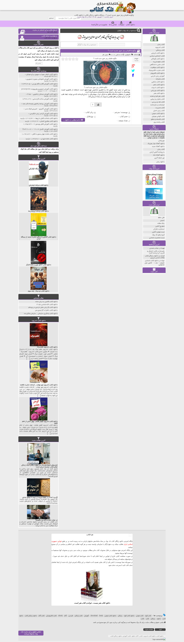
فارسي (71, 616)
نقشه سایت (149, 629)
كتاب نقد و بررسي (158, 102)
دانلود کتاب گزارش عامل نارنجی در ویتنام (42, 307)
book (101, 616)
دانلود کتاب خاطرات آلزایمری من (46, 310)
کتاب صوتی (139, 616)
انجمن (162, 220)
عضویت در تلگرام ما (99, 25)
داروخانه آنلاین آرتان (157, 152)
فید (160, 629)
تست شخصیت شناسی (156, 238)
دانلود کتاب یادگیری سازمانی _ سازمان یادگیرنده (40, 314)
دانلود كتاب (105, 603)
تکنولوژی (128, 55)
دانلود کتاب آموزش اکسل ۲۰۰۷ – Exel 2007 (40, 129)
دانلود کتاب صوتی (110, 616)
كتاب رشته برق (159, 122)
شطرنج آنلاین (159, 226)
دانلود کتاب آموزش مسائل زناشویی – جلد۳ (42, 94)
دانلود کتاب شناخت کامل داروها (46, 118)
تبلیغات (121, 25)
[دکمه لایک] (98, 104)
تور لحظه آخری (159, 158)
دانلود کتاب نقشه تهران (49, 139)
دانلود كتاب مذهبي (158, 82)
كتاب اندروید (159, 47)
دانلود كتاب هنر (159, 93)
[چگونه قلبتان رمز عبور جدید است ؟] (134, 66)
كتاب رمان (160, 44)
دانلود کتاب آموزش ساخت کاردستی (45, 99)
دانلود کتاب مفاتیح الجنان (48, 121)
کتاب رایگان (78, 616)
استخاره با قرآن (158, 229)
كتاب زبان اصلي (158, 111)
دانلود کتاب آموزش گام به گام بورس (44, 84)
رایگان (120, 616)
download (94, 616)
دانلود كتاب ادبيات (157, 88)
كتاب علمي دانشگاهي (157, 65)
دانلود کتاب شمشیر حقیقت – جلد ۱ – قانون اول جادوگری (154, 263)
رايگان (153, 619)
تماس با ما (113, 25)
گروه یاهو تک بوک (158, 235)
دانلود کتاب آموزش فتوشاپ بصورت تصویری (41, 79)
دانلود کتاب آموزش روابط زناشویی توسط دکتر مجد (40, 104)
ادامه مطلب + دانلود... (72, 120)
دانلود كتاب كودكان (157, 59)
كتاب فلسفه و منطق (157, 119)
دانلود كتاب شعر (158, 85)
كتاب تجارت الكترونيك (156, 70)
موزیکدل (161, 141)
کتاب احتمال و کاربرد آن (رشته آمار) (155, 252)
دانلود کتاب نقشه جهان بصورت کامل (44, 134)
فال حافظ (161, 218)
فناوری (68, 90)
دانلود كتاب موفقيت (157, 67)
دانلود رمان (160, 162)
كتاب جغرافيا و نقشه (157, 96)
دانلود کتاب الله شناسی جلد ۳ (47, 304)
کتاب (147, 619)
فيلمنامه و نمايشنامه (157, 105)
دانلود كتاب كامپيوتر (157, 73)
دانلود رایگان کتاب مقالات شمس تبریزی (154, 257)
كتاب (142, 619)
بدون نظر (105, 55)
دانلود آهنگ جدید (158, 146)
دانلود (159, 619)
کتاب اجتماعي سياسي (157, 56)
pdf (65, 616)
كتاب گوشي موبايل (158, 116)
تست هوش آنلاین (158, 232)
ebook (60, 616)
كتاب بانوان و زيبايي (157, 99)
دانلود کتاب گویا (129, 616)
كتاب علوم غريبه (158, 62)
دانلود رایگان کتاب (31, 616)
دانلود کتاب (130, 25)
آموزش (86, 616)
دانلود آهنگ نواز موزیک (156, 144)
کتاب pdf (41, 616)
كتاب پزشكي (160, 50)
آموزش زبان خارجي (157, 76)
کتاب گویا (148, 616)
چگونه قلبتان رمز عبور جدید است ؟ (122, 51)
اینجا (101, 556)
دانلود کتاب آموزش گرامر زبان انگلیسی (43, 114)
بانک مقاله (161, 223)
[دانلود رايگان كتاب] (154, 42)
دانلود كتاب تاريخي (157, 53)
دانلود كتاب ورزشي (157, 90)
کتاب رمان (160, 149)
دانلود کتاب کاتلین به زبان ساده (46, 302)
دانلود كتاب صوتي (158, 113)
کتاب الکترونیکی (51, 616)
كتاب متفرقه (160, 79)
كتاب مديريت (159, 108)
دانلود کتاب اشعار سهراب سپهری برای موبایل (41, 74)
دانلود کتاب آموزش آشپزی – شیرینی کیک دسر (41, 109)
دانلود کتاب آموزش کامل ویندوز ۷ (45, 124)
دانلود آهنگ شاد (158, 155)
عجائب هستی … (153, 248)
